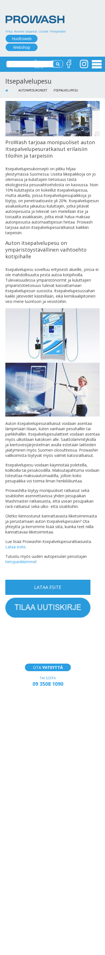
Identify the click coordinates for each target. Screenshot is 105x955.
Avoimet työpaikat (25, 31)
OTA (48, 667)
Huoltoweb (22, 38)
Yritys (9, 31)
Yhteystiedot (58, 31)
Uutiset (43, 31)
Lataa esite (15, 546)
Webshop (21, 47)
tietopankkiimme (20, 561)
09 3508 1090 (47, 683)
